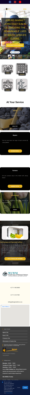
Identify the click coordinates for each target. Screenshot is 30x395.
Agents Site (5, 332)
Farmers (15, 170)
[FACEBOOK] (10, 2)
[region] (15, 35)
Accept (25, 387)
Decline (18, 387)
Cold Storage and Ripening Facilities (11, 242)
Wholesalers (15, 195)
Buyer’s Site (5, 335)
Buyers (15, 135)
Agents (15, 110)
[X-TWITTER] (15, 2)
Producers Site (6, 338)
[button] (11, 52)
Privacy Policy (9, 392)
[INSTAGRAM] (20, 2)
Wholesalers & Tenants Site (9, 341)
